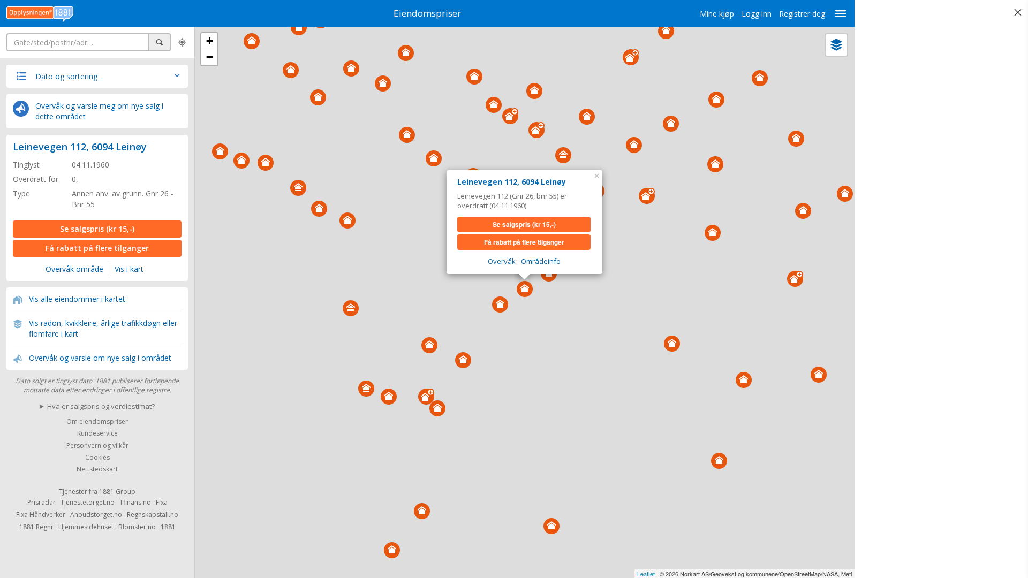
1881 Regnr (36, 526)
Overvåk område (74, 269)
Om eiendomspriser (97, 421)
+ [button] (209, 41)
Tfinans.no (135, 502)
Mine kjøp (717, 14)
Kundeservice (97, 433)
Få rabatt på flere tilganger (97, 248)
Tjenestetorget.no (88, 502)
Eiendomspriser (427, 13)
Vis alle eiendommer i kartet (77, 299)
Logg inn (757, 14)
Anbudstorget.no (96, 514)
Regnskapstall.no (152, 514)
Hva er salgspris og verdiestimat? (101, 406)
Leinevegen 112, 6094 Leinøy (80, 146)
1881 (168, 526)
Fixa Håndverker (40, 514)
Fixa (162, 502)
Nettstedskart (97, 469)
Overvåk (502, 261)
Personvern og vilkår (97, 445)
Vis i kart (129, 269)
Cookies (97, 457)
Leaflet (646, 573)
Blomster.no (137, 526)
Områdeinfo (541, 261)
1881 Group (117, 491)
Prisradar (41, 502)
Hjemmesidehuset (86, 526)
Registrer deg (802, 14)
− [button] (209, 57)
